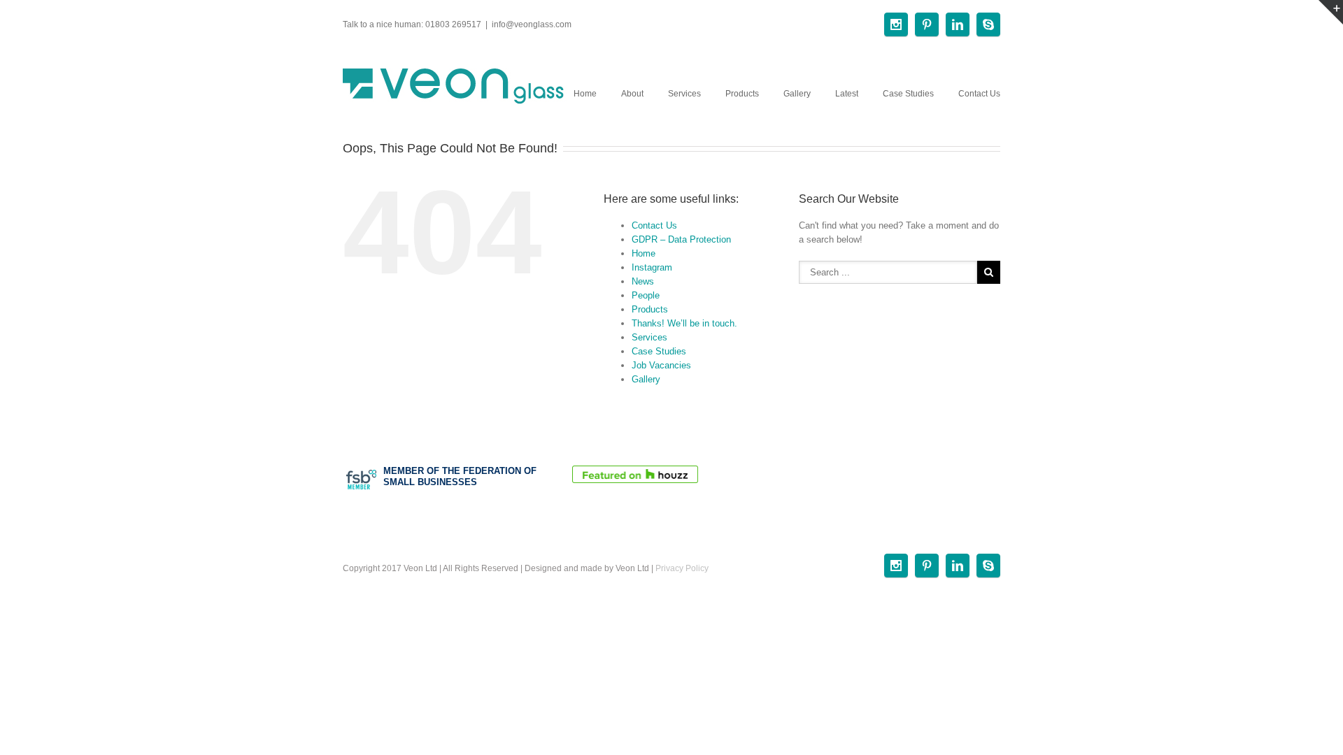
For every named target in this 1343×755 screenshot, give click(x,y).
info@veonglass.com (531, 24)
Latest (846, 94)
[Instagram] (896, 24)
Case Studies (908, 94)
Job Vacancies (661, 365)
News (643, 281)
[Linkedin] (957, 24)
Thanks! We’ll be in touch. (684, 323)
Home (585, 94)
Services (684, 94)
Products (742, 94)
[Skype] (988, 24)
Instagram (652, 267)
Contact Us (979, 94)
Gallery (797, 94)
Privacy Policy (682, 568)
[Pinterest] (927, 24)
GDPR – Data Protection (681, 239)
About (632, 94)
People (646, 295)
